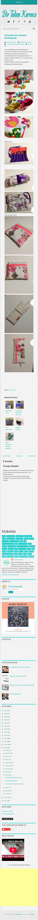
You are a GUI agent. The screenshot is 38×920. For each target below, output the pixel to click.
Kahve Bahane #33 (15, 694)
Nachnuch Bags (20, 44)
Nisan (7, 775)
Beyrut (4, 551)
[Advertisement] (19, 887)
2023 (5, 720)
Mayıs (7, 772)
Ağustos (8, 762)
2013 (5, 797)
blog (25, 541)
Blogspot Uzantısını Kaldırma (18, 676)
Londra (21, 551)
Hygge (16, 556)
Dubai (3, 556)
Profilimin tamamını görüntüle (10, 574)
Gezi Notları (5, 541)
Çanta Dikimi (10, 44)
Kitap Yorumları (23, 544)
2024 (5, 716)
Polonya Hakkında (14, 541)
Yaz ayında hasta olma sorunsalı (19, 412)
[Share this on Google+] (15, 390)
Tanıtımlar (32, 546)
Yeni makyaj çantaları (11, 780)
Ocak (7, 794)
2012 (5, 800)
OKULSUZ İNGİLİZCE (8, 814)
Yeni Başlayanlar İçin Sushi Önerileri (20, 667)
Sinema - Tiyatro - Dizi (22, 546)
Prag (33, 549)
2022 (5, 723)
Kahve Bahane (28, 536)
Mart (7, 787)
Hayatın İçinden (10, 536)
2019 (5, 732)
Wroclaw (31, 551)
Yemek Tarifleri (22, 549)
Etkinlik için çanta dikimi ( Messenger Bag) (22, 685)
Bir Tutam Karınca (18, 559)
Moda (29, 544)
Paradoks (31, 556)
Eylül (7, 759)
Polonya (32, 539)
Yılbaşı (16, 551)
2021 (5, 726)
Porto (25, 554)
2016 (5, 741)
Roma (26, 551)
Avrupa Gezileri (11, 546)
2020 (5, 729)
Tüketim (29, 554)
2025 (5, 713)
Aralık (7, 750)
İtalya (29, 549)
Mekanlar (11, 549)
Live (21, 541)
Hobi (16, 544)
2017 (5, 738)
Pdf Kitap (4, 549)
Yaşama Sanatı (19, 536)
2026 (5, 710)
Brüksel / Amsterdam (7, 554)
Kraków (4, 546)
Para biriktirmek (24, 556)
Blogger (10, 865)
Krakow (26, 539)
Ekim (7, 756)
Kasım (8, 753)
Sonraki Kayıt (6, 456)
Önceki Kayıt (32, 456)
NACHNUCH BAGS (7, 811)
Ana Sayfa (19, 456)
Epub (16, 549)
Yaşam (4, 539)
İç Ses (3, 536)
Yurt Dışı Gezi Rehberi (7, 544)
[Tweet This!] (12, 390)
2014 (5, 747)
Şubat (7, 791)
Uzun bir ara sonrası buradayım (15, 36)
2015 (5, 744)
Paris (15, 554)
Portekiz (20, 554)
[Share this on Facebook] (10, 390)
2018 (5, 735)
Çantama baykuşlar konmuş (13, 777)
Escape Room (10, 556)
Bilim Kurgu (10, 551)
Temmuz (8, 765)
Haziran (8, 769)
